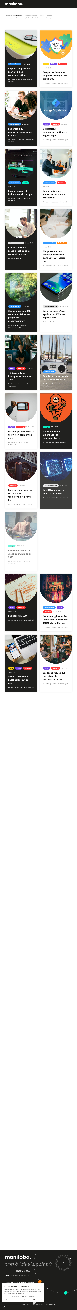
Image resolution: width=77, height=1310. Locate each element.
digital (26, 18)
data (42, 15)
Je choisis (23, 1300)
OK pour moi (37, 1300)
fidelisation (36, 18)
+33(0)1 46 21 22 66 (22, 1271)
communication (31, 15)
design (49, 15)
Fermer (9, 1300)
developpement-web (13, 18)
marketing (47, 18)
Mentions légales (51, 1304)
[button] (4, 1306)
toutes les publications (13, 15)
